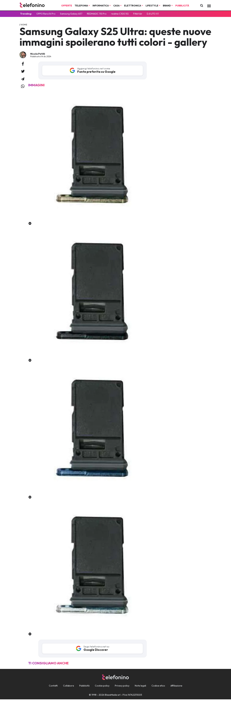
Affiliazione (176, 685)
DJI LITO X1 (153, 13)
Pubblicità (182, 5)
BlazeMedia (111, 694)
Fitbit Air (137, 13)
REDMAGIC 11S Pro (97, 13)
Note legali (140, 685)
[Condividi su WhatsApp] (23, 86)
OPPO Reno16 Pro (45, 13)
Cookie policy (102, 685)
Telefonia (81, 5)
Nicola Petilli (37, 53)
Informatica (101, 5)
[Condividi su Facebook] (23, 64)
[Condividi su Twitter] (23, 71)
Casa (116, 5)
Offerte (66, 5)
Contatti (53, 685)
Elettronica (133, 5)
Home (24, 24)
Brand (167, 5)
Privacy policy (122, 685)
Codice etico (158, 685)
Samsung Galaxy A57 (71, 13)
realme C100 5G (120, 13)
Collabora (68, 685)
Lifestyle (152, 5)
